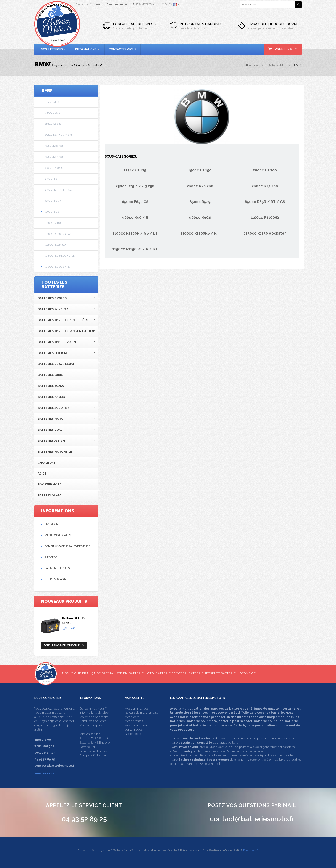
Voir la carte (44, 773)
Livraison (51, 524)
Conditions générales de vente (67, 546)
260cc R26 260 (54, 146)
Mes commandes (136, 708)
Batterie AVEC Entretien (95, 738)
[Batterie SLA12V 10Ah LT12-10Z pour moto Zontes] (50, 626)
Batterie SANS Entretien (96, 742)
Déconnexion (133, 734)
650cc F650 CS (54, 167)
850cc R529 (52, 178)
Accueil (253, 65)
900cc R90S (52, 211)
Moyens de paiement (94, 717)
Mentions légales (58, 535)
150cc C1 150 (52, 112)
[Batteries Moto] (57, 24)
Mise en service (90, 734)
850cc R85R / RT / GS (58, 189)
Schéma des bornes (93, 751)
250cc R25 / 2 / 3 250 (58, 134)
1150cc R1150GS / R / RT (60, 266)
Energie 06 (250, 850)
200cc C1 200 (53, 123)
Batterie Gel (87, 747)
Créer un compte (117, 4)
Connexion (96, 4)
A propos (51, 557)
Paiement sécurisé (58, 568)
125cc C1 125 (53, 101)
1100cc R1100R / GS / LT (60, 233)
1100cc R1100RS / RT (57, 244)
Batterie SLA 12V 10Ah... (73, 621)
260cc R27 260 (54, 156)
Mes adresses (134, 721)
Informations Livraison (95, 712)
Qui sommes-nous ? (93, 708)
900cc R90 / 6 (53, 200)
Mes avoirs (132, 717)
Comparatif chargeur (94, 755)
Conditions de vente (93, 721)
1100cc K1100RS (54, 222)
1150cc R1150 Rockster (60, 255)
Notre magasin (55, 579)
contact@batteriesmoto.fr (252, 819)
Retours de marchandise (141, 712)
